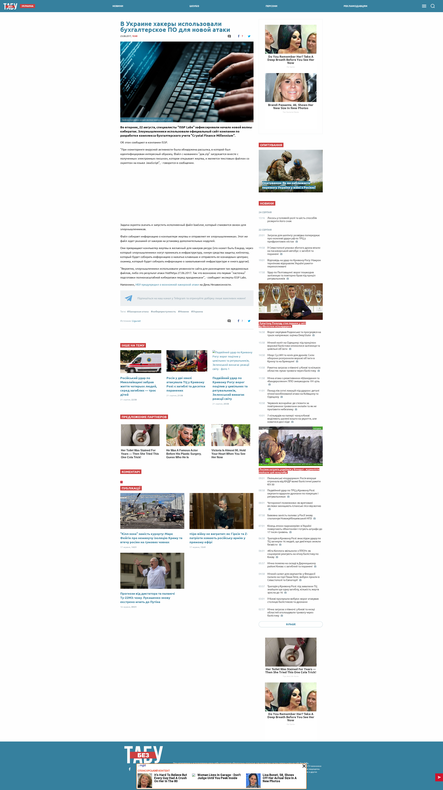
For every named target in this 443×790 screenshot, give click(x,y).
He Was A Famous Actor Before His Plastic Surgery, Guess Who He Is (183, 454)
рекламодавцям (355, 6)
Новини (184, 311)
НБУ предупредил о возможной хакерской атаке (167, 284)
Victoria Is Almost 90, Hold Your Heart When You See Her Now (228, 454)
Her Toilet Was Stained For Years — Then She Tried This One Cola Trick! (140, 454)
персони (271, 6)
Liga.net (136, 320)
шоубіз (194, 6)
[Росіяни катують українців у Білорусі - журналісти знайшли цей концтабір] (291, 447)
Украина (198, 311)
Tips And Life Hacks (291, 676)
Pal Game (291, 724)
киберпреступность (164, 311)
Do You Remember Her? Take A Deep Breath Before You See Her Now (290, 717)
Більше (291, 624)
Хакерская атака (139, 311)
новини (117, 6)
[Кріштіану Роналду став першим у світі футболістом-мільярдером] (291, 302)
